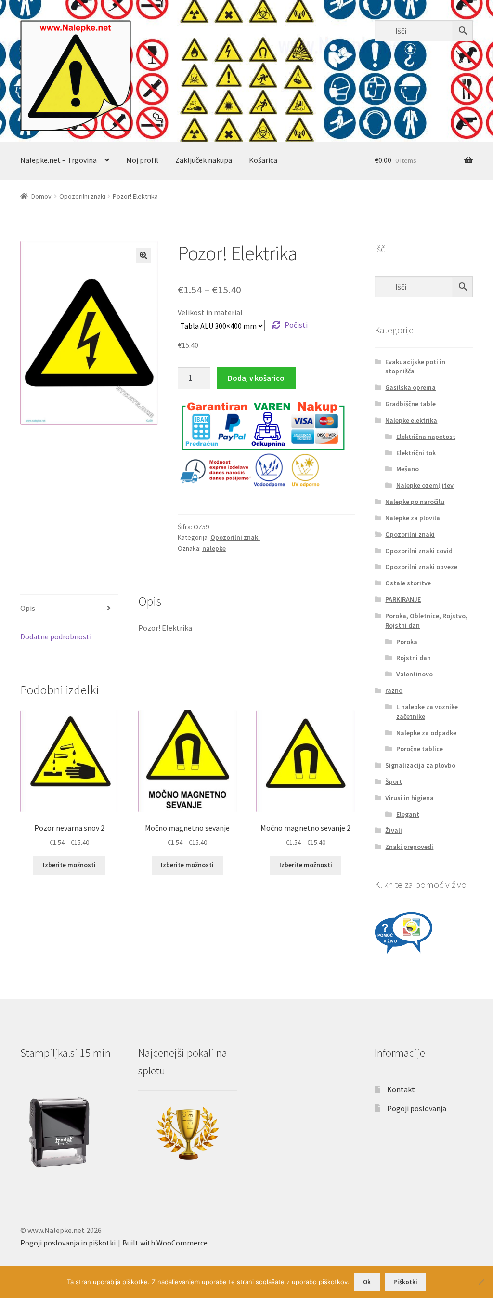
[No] (481, 1281)
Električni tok (416, 453)
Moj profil (142, 160)
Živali (393, 830)
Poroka (406, 641)
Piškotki (405, 1282)
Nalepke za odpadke (426, 732)
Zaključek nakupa (203, 160)
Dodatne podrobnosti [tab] (55, 636)
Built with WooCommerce (165, 1242)
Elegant (407, 814)
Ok (367, 1282)
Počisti (296, 325)
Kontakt (401, 1089)
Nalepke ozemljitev (425, 485)
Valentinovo (414, 674)
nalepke (214, 548)
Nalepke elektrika (411, 420)
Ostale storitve (408, 583)
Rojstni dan (413, 657)
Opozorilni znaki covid (419, 550)
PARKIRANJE (403, 599)
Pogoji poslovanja (416, 1108)
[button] (143, 255)
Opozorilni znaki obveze (421, 566)
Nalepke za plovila (412, 518)
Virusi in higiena (409, 798)
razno (393, 690)
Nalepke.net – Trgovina (58, 160)
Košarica (263, 160)
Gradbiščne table (410, 403)
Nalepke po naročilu (414, 501)
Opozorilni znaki (82, 196)
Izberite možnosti (69, 865)
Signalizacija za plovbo (420, 765)
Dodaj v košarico (256, 378)
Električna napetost (425, 436)
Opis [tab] (27, 608)
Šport (393, 781)
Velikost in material (210, 312)
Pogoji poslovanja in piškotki (68, 1242)
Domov (41, 196)
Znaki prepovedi (409, 846)
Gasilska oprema (410, 387)
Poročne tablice (419, 748)
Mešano (407, 468)
